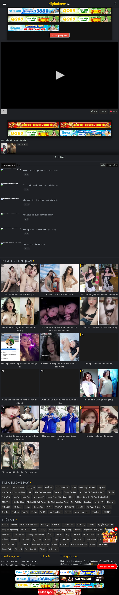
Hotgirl (27, 507)
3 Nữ (74, 487)
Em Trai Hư (76, 502)
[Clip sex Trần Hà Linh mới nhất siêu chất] (11, 205)
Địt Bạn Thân (18, 487)
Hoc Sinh (6, 487)
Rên (30, 492)
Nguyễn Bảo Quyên (40, 544)
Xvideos (14, 539)
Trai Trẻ (58, 507)
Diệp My (77, 529)
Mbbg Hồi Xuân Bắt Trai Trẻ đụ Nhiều (93, 497)
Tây (67, 534)
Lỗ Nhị (49, 534)
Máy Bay (26, 497)
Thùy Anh (64, 544)
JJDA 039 (6, 507)
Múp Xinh (6, 502)
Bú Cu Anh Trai (62, 487)
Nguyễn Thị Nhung (10, 529)
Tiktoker (59, 534)
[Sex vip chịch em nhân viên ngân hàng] (11, 234)
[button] (59, 75)
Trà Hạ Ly (81, 525)
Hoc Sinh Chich (55, 512)
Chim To (55, 525)
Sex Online (19, 534)
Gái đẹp (42, 529)
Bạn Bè (25, 512)
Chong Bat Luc (70, 492)
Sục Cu (5, 512)
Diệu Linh (65, 539)
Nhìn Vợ (110, 502)
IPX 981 (106, 512)
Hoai (40, 487)
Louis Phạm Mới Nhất (56, 497)
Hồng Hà (31, 487)
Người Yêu (99, 502)
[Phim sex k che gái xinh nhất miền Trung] (11, 175)
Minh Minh (6, 534)
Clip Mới (18, 549)
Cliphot (94, 564)
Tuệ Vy (91, 525)
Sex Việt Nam (22, 144)
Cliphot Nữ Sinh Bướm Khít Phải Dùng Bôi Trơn (47, 502)
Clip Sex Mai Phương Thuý (13, 492)
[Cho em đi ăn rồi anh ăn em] (11, 249)
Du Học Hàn (18, 502)
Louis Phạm (91, 539)
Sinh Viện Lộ (38, 497)
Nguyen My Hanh (82, 512)
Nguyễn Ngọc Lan (105, 525)
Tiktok (34, 512)
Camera (57, 492)
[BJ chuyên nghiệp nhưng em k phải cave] (11, 190)
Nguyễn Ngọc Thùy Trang (60, 529)
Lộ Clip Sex (77, 539)
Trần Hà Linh (68, 525)
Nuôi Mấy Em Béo (87, 487)
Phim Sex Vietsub (78, 544)
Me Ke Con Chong (43, 492)
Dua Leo (87, 502)
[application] (59, 75)
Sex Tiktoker (88, 534)
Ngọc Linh (37, 539)
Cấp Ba (111, 492)
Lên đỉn (80, 507)
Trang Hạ (107, 507)
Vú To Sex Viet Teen (28, 525)
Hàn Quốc (25, 539)
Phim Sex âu (23, 544)
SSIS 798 (6, 497)
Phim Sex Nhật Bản (9, 561)
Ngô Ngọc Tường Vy (93, 529)
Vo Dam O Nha (93, 507)
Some (47, 539)
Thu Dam (96, 512)
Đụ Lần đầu (38, 507)
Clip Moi (101, 487)
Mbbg (71, 497)
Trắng (92, 544)
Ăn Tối (43, 512)
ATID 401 (17, 507)
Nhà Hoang (53, 549)
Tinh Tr (68, 512)
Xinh (34, 529)
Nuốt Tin (48, 487)
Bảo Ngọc (45, 525)
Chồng (49, 507)
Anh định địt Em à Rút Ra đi (92, 492)
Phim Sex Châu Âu (29, 561)
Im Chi (16, 497)
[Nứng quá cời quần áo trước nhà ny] (11, 220)
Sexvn (5, 525)
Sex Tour (25, 529)
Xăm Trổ (76, 534)
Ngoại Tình (6, 549)
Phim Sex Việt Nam (9, 565)
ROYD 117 (69, 507)
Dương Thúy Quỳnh (35, 534)
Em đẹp (15, 512)
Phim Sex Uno (8, 544)
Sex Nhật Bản (31, 549)
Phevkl (14, 525)
